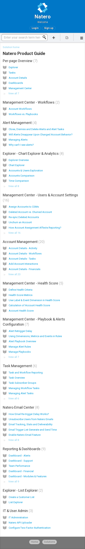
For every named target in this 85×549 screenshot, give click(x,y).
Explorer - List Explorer (22, 490)
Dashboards (16, 82)
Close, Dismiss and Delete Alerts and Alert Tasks (36, 129)
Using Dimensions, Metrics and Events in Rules (35, 336)
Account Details (18, 77)
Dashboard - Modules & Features (27, 476)
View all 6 (13, 398)
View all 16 (14, 232)
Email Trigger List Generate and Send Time (33, 429)
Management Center (20, 88)
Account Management (23, 242)
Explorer (13, 67)
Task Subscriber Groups (22, 382)
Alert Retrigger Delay (20, 331)
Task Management (19, 366)
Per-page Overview (19, 61)
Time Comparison (19, 180)
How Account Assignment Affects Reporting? (35, 227)
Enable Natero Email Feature (25, 434)
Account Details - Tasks (22, 258)
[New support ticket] (53, 37)
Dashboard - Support (21, 460)
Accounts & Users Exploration (26, 170)
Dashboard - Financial (21, 471)
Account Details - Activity (23, 248)
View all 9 (13, 481)
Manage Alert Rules (20, 346)
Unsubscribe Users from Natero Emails (31, 419)
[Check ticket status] (67, 37)
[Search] (45, 37)
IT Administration (18, 517)
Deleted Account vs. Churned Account (30, 212)
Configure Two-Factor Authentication (30, 527)
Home (34, 541)
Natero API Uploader (20, 522)
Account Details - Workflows (25, 253)
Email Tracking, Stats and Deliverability (30, 424)
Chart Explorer (17, 165)
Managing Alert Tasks (21, 393)
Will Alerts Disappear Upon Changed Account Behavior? (41, 134)
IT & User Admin (17, 511)
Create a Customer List (21, 497)
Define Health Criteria (20, 289)
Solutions (49, 541)
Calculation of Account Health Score (29, 305)
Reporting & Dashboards (23, 449)
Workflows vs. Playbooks (23, 114)
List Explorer (16, 502)
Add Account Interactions (23, 263)
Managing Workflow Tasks (24, 388)
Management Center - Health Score (32, 283)
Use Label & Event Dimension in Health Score (34, 300)
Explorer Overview (19, 160)
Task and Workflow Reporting (26, 372)
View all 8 (13, 186)
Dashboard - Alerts (19, 455)
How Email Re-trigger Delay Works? (29, 414)
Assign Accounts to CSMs (24, 206)
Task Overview (17, 377)
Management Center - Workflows (31, 102)
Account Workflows (20, 108)
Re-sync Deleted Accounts (24, 217)
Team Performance (19, 465)
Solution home (11, 47)
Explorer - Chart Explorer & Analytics (33, 153)
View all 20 (14, 274)
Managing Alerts (18, 139)
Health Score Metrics (20, 295)
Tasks (12, 72)
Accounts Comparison (21, 175)
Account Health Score (21, 310)
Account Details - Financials (24, 269)
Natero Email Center (20, 407)
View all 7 (13, 93)
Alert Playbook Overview (22, 341)
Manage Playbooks (20, 351)
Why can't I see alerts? (21, 144)
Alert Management (19, 123)
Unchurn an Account (20, 222)
